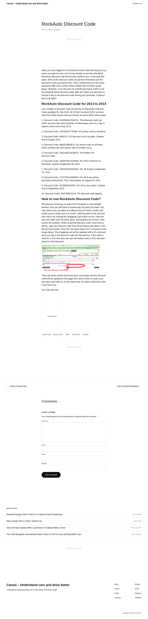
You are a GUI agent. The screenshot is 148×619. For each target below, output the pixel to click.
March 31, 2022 (136, 527)
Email (44, 454)
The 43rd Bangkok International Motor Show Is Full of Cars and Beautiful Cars (44, 534)
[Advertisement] (74, 53)
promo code (76, 334)
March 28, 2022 (136, 534)
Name (44, 445)
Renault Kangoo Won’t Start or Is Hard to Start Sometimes (35, 514)
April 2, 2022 (137, 521)
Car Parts (57, 29)
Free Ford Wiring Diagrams (128, 386)
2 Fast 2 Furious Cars (18, 386)
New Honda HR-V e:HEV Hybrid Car (24, 521)
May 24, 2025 (137, 514)
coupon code (47, 334)
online (67, 334)
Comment (45, 421)
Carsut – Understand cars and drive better (27, 3)
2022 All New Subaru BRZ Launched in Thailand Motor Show (36, 528)
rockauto (85, 334)
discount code (58, 334)
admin (50, 29)
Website (44, 463)
